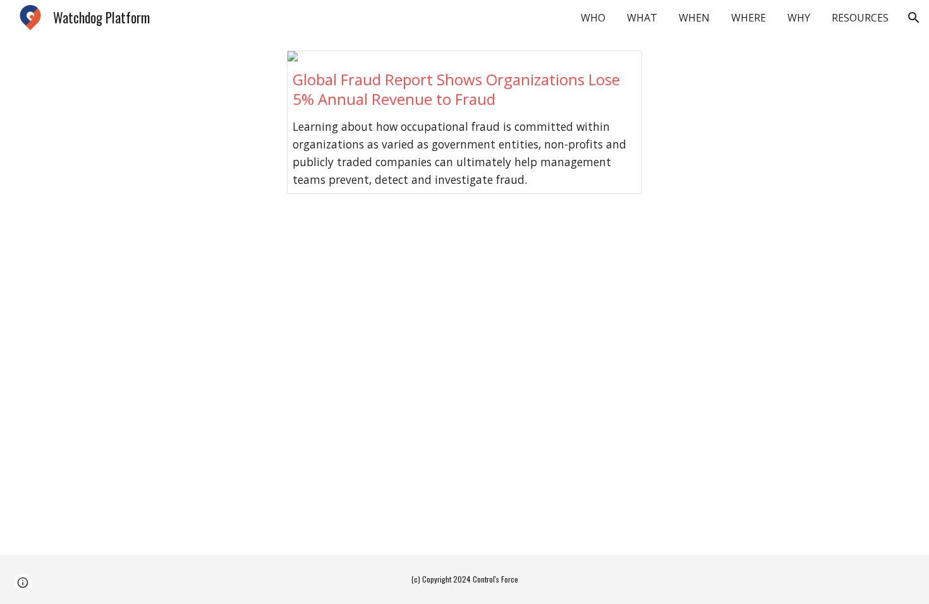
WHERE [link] (748, 18)
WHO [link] (593, 18)
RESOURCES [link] (860, 18)
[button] (914, 18)
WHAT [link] (642, 18)
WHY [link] (798, 18)
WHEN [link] (694, 18)
